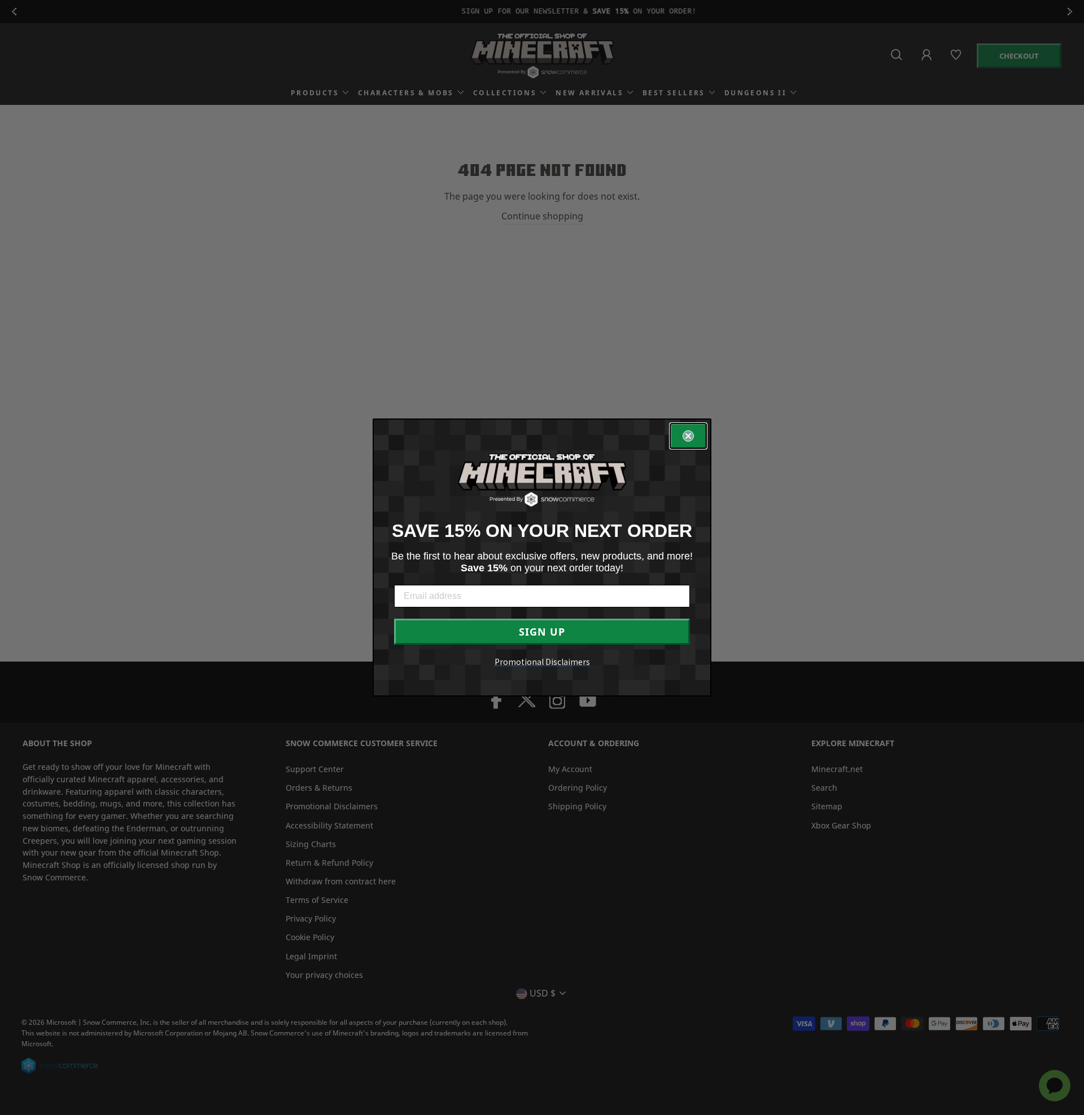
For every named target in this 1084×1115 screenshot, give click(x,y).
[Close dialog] (688, 436)
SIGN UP (542, 631)
